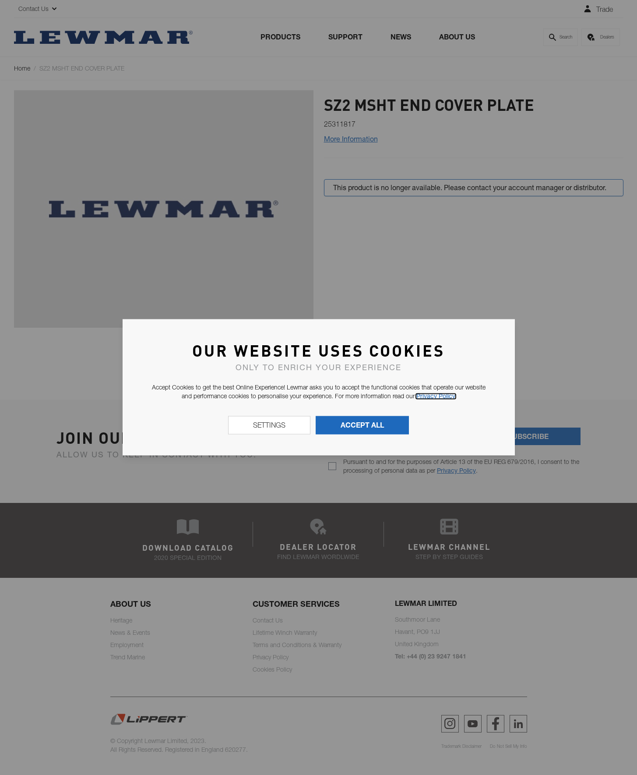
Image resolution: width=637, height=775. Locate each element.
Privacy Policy (435, 396)
